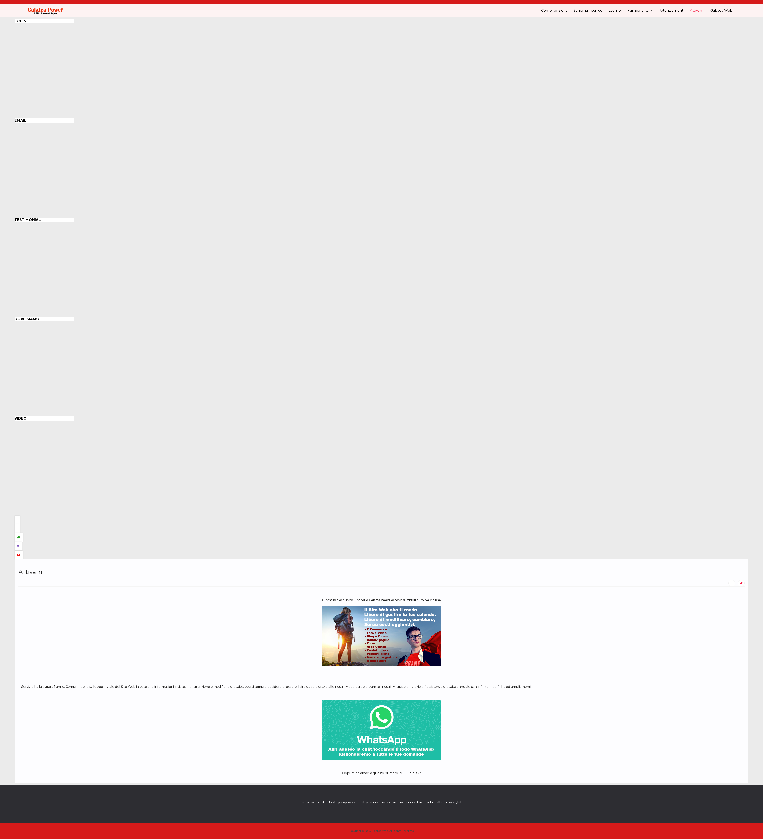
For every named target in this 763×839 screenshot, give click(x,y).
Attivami (697, 10)
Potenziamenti (671, 10)
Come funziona (554, 10)
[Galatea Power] (45, 10)
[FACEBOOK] (731, 583)
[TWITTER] (741, 583)
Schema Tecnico (588, 10)
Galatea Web (721, 10)
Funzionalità (638, 10)
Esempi (615, 10)
